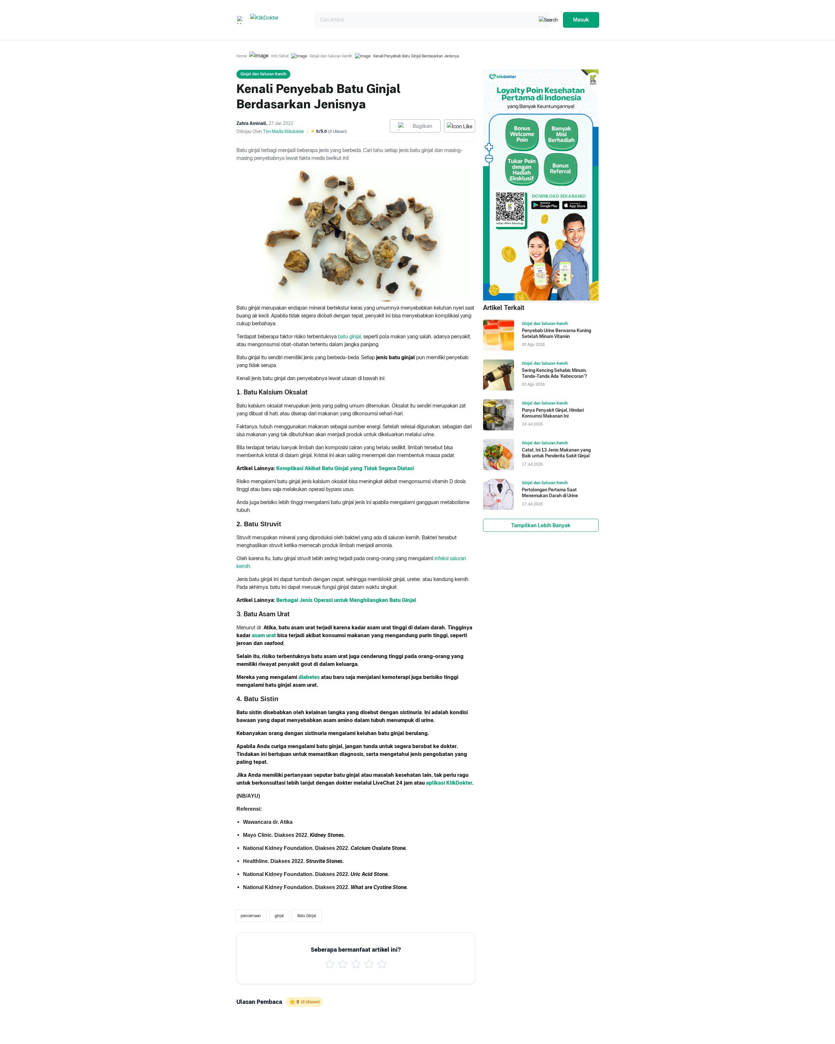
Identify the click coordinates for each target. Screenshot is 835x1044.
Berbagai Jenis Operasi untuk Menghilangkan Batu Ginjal (346, 600)
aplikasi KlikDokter (449, 783)
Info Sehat (280, 56)
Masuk (581, 20)
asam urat (264, 635)
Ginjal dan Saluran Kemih (331, 56)
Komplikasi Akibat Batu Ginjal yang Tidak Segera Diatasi (345, 468)
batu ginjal (349, 336)
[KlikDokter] (277, 20)
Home (241, 56)
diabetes (309, 677)
